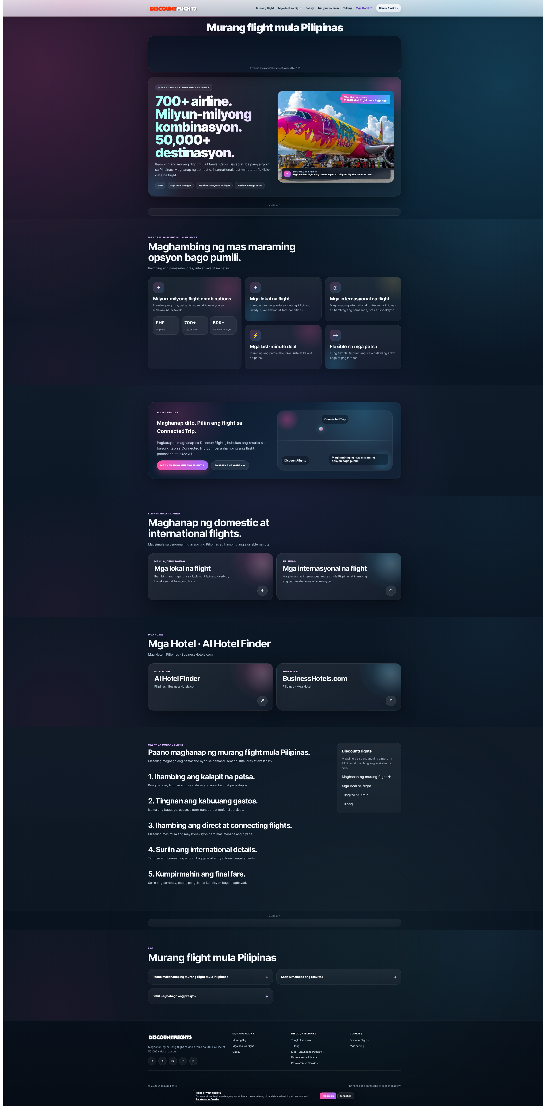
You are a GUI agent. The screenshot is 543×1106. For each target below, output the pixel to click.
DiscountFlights (359, 1040)
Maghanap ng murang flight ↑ (182, 465)
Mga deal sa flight (290, 8)
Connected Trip (335, 419)
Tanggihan (345, 1096)
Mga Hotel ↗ (364, 8)
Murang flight (265, 8)
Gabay (309, 8)
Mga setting (357, 1046)
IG (172, 1061)
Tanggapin (328, 1096)
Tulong (347, 8)
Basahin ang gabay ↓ (230, 465)
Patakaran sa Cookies (304, 1063)
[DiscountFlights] (173, 8)
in (183, 1061)
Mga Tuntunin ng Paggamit (307, 1051)
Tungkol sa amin (328, 8)
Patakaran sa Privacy (304, 1057)
